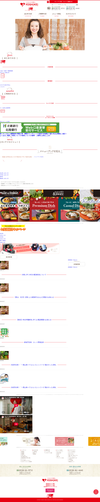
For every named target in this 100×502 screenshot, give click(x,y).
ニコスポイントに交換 (48, 452)
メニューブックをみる (38, 156)
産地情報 (22, 452)
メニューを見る (57, 15)
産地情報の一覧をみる (72, 267)
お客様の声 (70, 459)
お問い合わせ (61, 4)
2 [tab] (48, 51)
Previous (14, 34)
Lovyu (58, 455)
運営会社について (71, 461)
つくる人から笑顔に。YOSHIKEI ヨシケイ (29, 6)
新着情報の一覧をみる (72, 259)
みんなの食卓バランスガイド (25, 460)
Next (85, 34)
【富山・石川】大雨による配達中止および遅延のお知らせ (34, 297)
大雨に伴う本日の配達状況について (34, 274)
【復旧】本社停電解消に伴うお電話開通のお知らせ (34, 320)
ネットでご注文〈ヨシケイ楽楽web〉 (64, 1)
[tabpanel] (50, 34)
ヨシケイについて (71, 15)
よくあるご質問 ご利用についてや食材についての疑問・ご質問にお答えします (25, 135)
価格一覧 (58, 456)
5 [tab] (53, 51)
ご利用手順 (35, 451)
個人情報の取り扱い (24, 456)
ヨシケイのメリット (72, 452)
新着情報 (22, 451)
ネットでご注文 (47, 451)
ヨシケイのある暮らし (72, 451)
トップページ (23, 450)
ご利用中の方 (42, 15)
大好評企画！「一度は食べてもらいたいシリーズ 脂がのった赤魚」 (34, 365)
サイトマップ (55, 4)
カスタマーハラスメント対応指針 (26, 461)
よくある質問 (71, 460)
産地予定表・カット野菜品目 (34, 342)
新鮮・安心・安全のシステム (73, 455)
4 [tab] (51, 51)
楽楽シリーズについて (72, 456)
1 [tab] (46, 51)
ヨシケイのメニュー (60, 451)
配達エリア (35, 452)
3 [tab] (50, 51)
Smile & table (59, 452)
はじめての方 (28, 15)
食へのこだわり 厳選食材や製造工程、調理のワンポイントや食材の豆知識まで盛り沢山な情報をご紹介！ (33, 133)
